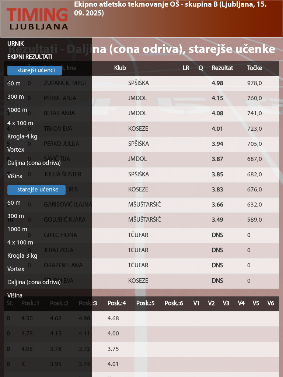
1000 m (17, 110)
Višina (14, 176)
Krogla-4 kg (22, 137)
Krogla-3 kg (22, 256)
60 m (14, 84)
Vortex (15, 150)
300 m (15, 97)
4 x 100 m (20, 123)
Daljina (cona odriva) (34, 163)
